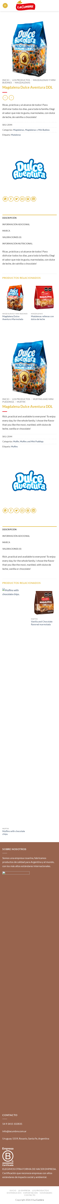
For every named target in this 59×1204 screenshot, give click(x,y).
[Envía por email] (22, 199)
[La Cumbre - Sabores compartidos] (25, 5)
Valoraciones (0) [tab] (11, 237)
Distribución (14, 1193)
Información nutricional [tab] (17, 243)
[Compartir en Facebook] (11, 199)
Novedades (46, 1193)
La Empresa (24, 1190)
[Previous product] (11, 97)
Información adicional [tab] (16, 224)
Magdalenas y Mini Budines (37, 130)
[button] (5, 5)
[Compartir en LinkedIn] (33, 199)
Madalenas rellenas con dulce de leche (42, 317)
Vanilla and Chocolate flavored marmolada (41, 623)
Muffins (14, 446)
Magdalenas (22, 82)
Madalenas (16, 135)
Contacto (29, 1195)
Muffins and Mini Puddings (32, 441)
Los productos (21, 80)
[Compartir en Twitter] (16, 199)
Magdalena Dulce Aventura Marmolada (12, 317)
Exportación (30, 1193)
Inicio (5, 80)
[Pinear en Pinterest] (28, 199)
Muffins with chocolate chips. (13, 832)
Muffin (21, 402)
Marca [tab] (6, 230)
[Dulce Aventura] (29, 169)
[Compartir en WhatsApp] (5, 199)
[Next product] (5, 97)
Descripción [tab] (9, 218)
